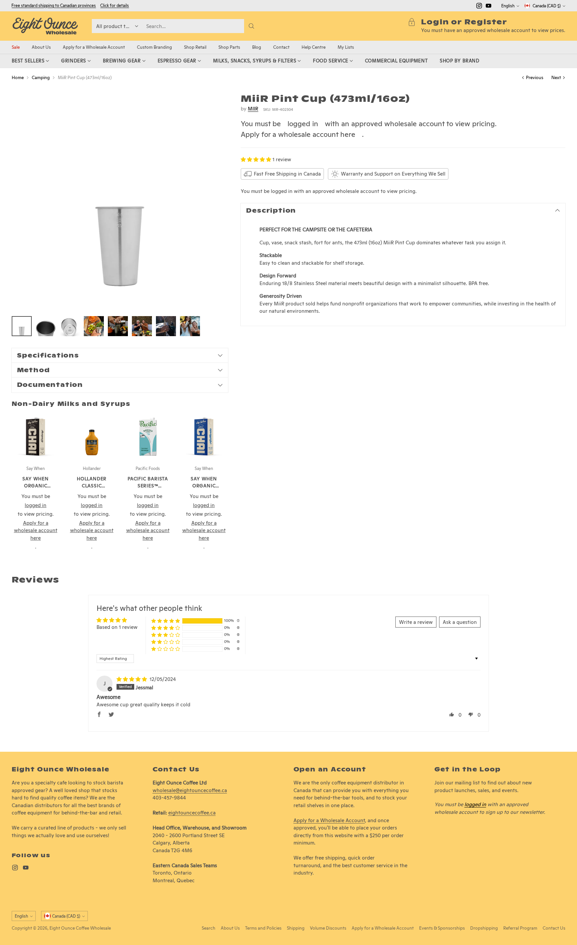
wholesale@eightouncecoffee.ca (190, 790)
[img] (132, 679)
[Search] (251, 26)
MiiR (253, 108)
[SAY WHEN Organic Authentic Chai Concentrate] (204, 437)
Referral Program (520, 928)
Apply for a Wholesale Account (329, 820)
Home (18, 77)
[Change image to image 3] (70, 326)
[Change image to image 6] (142, 326)
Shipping (296, 928)
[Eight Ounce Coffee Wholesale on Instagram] (479, 6)
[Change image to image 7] (166, 326)
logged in (302, 123)
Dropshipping (484, 928)
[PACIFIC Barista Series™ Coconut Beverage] (148, 437)
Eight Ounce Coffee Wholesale (80, 928)
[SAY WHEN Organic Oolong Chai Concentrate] (36, 437)
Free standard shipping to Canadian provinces (53, 5)
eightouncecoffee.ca (192, 812)
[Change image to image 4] (94, 326)
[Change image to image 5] (118, 326)
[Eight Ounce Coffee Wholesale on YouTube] (488, 6)
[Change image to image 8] (190, 326)
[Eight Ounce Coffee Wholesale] (45, 26)
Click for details (114, 5)
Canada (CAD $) (547, 6)
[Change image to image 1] (22, 326)
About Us (230, 928)
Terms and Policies (263, 928)
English (508, 6)
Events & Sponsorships (442, 928)
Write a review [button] (416, 622)
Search (208, 928)
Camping (41, 77)
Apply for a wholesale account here (298, 134)
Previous (534, 77)
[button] (256, 159)
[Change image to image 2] (46, 326)
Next (556, 77)
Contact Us (554, 928)
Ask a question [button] (460, 622)
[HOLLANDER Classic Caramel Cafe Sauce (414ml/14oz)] (92, 437)
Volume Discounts (328, 928)
